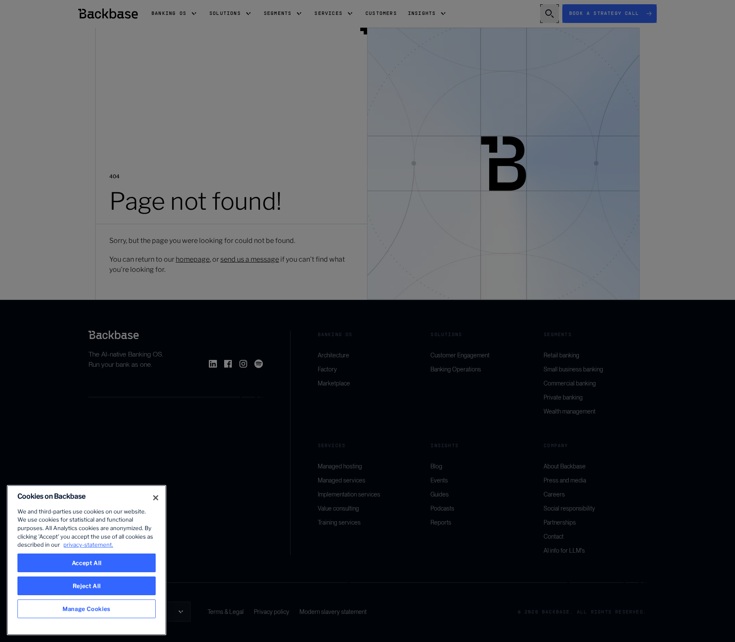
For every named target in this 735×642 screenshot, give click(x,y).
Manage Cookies (87, 608)
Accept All (87, 562)
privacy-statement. (88, 544)
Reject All (87, 585)
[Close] (155, 497)
